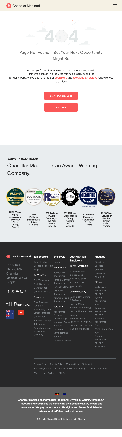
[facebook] (8, 291)
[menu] (115, 6)
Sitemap (81, 419)
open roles (61, 77)
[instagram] (22, 291)
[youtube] (17, 291)
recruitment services (85, 77)
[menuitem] (44, 262)
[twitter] (13, 291)
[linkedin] (26, 291)
